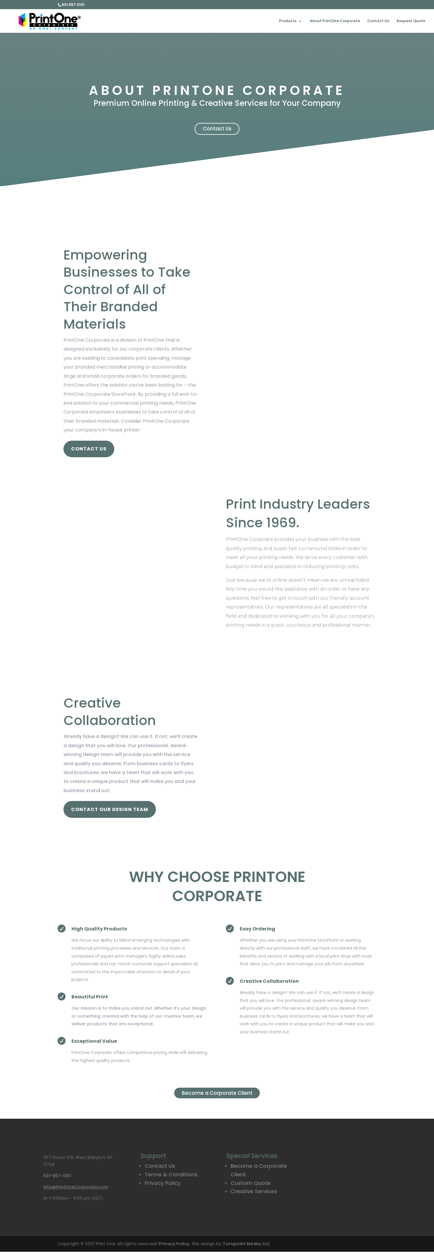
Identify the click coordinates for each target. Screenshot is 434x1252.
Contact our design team (109, 809)
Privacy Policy (163, 1183)
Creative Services (254, 1191)
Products (287, 21)
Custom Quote (250, 1183)
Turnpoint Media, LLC (246, 1244)
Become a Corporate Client (217, 1093)
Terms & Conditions (171, 1174)
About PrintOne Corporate (335, 21)
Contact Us (378, 21)
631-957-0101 (57, 1176)
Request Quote (411, 21)
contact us (89, 448)
